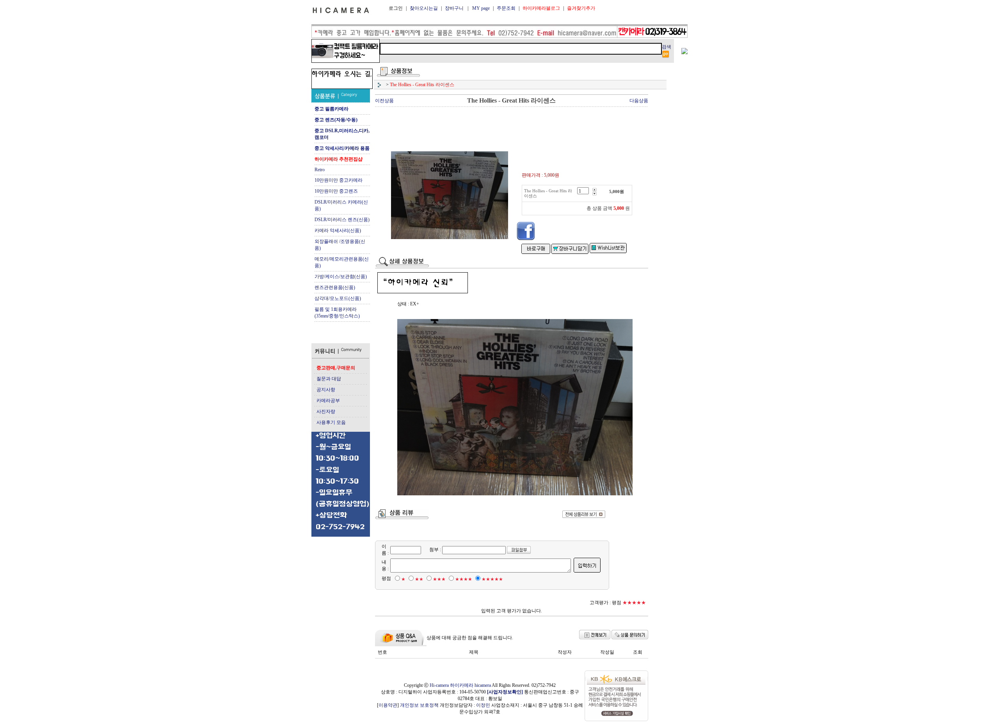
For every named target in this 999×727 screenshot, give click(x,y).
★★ (419, 579)
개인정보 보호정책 (419, 705)
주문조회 (506, 8)
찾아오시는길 (424, 8)
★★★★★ (492, 579)
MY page (481, 8)
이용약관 (388, 705)
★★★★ (463, 579)
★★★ (439, 579)
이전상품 (384, 100)
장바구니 (454, 8)
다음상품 (638, 100)
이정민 (483, 705)
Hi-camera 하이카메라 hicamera (460, 685)
